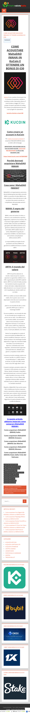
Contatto (8, 709)
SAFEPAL (7, 555)
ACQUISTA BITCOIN (10, 542)
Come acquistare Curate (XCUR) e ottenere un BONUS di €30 (12, 487)
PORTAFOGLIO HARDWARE (13, 553)
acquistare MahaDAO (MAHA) (11, 464)
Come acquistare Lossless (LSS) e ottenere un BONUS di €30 (14, 492)
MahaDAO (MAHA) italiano (10, 480)
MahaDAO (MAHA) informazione (11, 476)
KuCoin (6, 97)
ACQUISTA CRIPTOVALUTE (12, 544)
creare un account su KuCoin (16, 139)
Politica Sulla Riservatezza (17, 709)
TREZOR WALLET (10, 557)
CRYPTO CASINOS (10, 549)
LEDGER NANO (9, 551)
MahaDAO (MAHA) (20, 472)
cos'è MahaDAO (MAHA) (9, 472)
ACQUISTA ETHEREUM (11, 546)
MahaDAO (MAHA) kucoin (10, 482)
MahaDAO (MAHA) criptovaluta (11, 474)
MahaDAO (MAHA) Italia (9, 478)
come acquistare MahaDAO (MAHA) (12, 466)
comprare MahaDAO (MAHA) (10, 470)
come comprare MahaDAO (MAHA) (12, 468)
